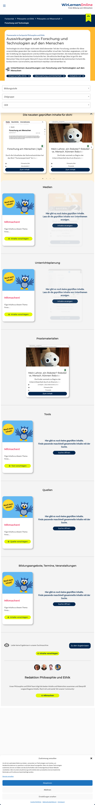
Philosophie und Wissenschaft (48, 18)
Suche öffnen (64, 452)
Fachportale (9, 18)
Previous (2, 147)
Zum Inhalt (25, 170)
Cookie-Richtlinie (35, 802)
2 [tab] (46, 178)
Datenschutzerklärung (49, 802)
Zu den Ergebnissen (80, 646)
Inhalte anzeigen (65, 225)
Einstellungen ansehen (47, 796)
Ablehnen (47, 790)
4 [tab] (54, 178)
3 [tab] (50, 178)
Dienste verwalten (8, 776)
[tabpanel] (24, 147)
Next (91, 147)
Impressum (61, 802)
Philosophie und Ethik (25, 18)
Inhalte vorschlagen (20, 239)
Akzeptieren (47, 783)
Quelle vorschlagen (19, 541)
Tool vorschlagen (19, 466)
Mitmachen (49, 695)
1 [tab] (43, 178)
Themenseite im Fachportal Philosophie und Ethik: (25, 35)
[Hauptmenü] (4, 6)
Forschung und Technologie (17, 23)
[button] (91, 758)
